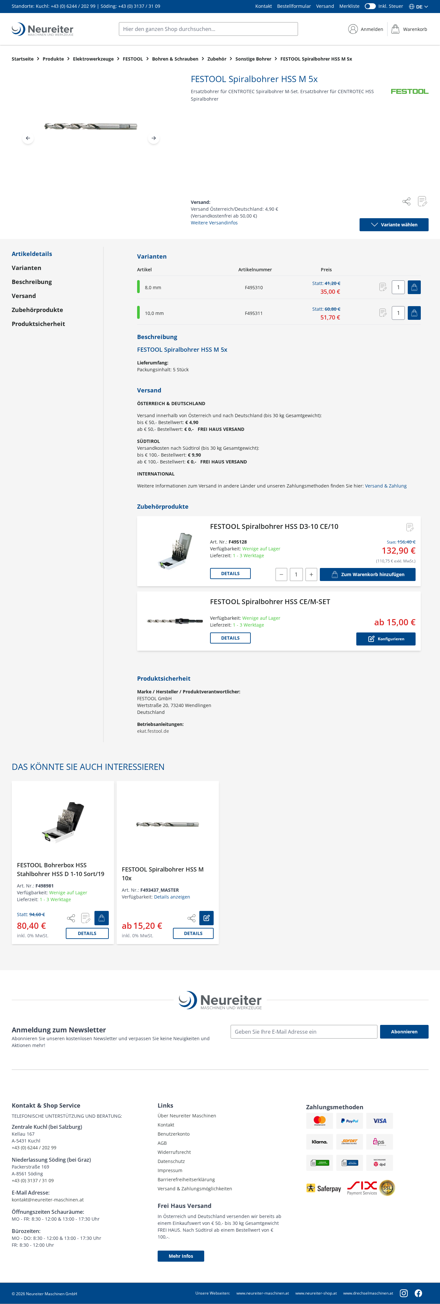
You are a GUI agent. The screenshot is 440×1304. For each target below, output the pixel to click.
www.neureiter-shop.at (316, 1293)
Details (230, 573)
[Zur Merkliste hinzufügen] (422, 201)
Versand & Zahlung (386, 486)
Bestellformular (294, 6)
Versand (325, 6)
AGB (162, 1143)
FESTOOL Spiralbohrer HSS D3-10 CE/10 (274, 526)
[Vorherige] (28, 138)
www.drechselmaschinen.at (368, 1293)
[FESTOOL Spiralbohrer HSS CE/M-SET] (174, 621)
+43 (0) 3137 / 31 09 (139, 6)
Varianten (26, 268)
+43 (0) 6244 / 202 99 (73, 6)
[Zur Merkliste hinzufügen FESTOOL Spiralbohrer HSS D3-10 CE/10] (410, 527)
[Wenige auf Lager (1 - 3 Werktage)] (138, 286)
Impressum (170, 1170)
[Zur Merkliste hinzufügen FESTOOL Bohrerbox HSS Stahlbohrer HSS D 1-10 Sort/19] (85, 918)
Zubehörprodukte (37, 310)
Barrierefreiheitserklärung (186, 1179)
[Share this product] (406, 201)
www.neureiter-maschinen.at (262, 1293)
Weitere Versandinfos (214, 223)
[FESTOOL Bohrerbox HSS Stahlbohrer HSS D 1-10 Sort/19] (63, 822)
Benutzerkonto (174, 1134)
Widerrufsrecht (174, 1152)
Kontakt (263, 6)
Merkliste (349, 6)
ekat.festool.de (153, 731)
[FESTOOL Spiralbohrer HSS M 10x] (168, 825)
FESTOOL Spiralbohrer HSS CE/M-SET (270, 601)
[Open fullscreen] (91, 132)
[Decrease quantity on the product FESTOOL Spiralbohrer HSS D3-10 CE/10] (281, 574)
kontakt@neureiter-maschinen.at (48, 1200)
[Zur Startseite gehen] (42, 29)
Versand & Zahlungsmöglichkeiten (195, 1188)
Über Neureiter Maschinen (187, 1116)
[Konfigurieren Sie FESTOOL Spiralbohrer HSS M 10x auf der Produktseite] (206, 918)
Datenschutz (171, 1161)
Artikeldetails (32, 254)
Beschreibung (32, 282)
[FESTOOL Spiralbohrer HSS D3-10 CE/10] (174, 551)
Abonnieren (404, 1031)
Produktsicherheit (38, 324)
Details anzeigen (172, 897)
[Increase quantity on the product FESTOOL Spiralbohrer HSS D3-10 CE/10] (311, 574)
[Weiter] (154, 138)
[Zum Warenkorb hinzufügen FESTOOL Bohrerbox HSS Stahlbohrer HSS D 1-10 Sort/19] (101, 918)
